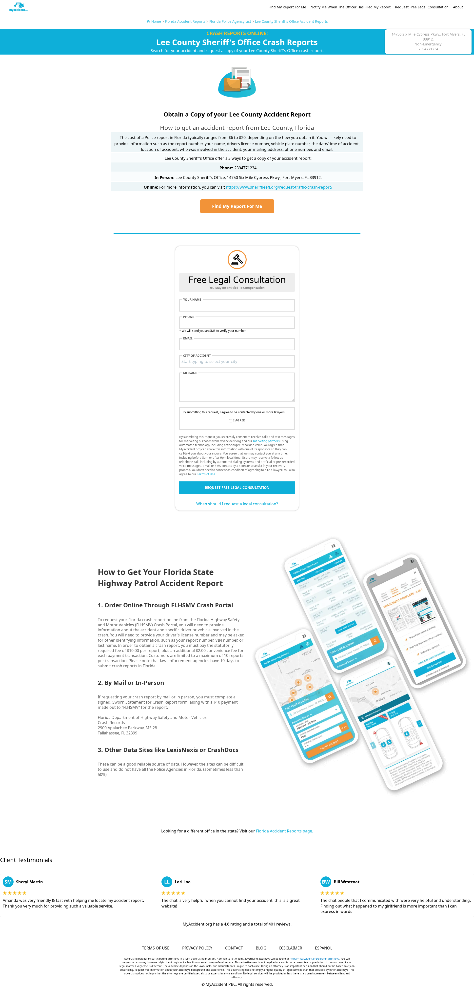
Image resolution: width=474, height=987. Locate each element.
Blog (261, 948)
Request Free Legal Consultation (422, 7)
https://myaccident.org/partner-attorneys (314, 958)
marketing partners (266, 441)
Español (323, 948)
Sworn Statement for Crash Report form (150, 702)
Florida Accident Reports (185, 21)
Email (188, 338)
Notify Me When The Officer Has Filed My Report (351, 7)
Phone (188, 317)
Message (190, 373)
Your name (192, 299)
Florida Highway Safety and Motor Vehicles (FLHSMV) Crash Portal (168, 622)
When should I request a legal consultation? (237, 504)
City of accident (197, 355)
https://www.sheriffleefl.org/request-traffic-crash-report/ (279, 187)
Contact (234, 948)
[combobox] (237, 361)
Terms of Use (206, 474)
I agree (239, 420)
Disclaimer (290, 948)
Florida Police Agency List (230, 21)
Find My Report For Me (287, 7)
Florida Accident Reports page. (284, 831)
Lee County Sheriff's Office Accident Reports (291, 21)
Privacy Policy (197, 948)
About (458, 7)
